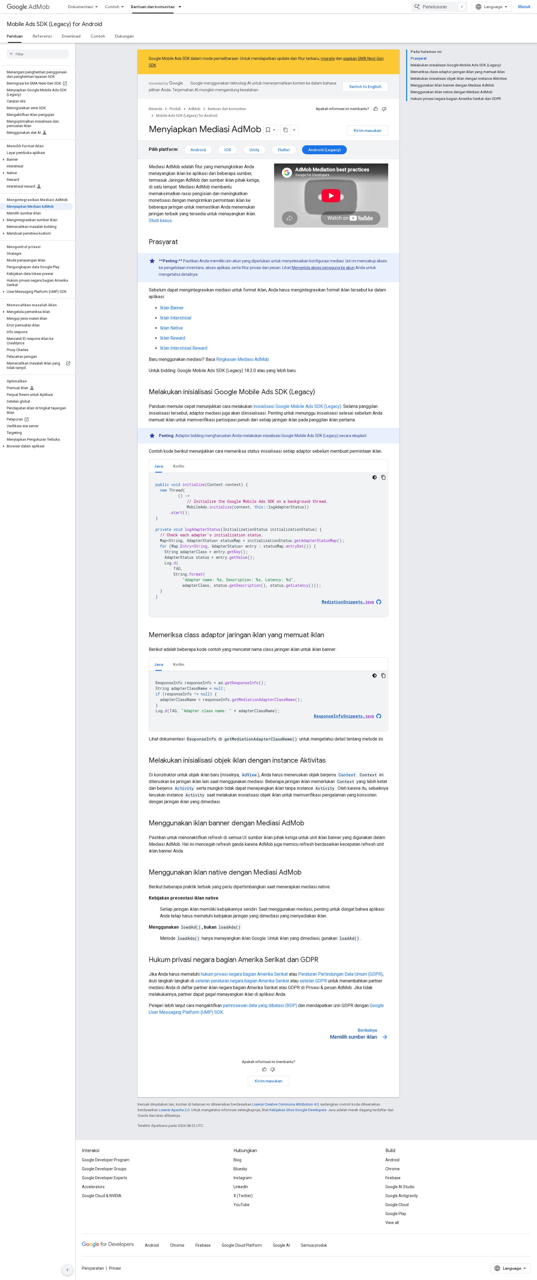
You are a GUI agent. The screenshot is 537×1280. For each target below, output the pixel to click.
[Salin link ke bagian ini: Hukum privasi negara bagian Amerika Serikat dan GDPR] (323, 960)
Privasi (115, 1268)
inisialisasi (297, 406)
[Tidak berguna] (384, 109)
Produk (175, 109)
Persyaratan (93, 1268)
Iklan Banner (172, 307)
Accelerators (93, 1187)
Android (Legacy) (324, 149)
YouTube (241, 1204)
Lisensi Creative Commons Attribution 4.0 (285, 1104)
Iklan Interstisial (175, 318)
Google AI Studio (399, 1187)
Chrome (392, 1169)
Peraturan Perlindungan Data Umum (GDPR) (340, 974)
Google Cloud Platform (242, 1245)
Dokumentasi (80, 6)
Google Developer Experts (104, 1178)
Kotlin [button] (178, 466)
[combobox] (439, 7)
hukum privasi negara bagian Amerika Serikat (244, 974)
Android (198, 149)
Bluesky (240, 1169)
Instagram (243, 1178)
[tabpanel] (268, 545)
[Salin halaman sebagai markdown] (286, 130)
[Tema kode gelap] (374, 477)
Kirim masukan (367, 130)
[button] (36, 159)
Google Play (395, 1213)
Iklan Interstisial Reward (183, 348)
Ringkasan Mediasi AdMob (242, 359)
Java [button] (158, 466)
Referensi (42, 36)
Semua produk (314, 1245)
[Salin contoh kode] (383, 477)
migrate (328, 58)
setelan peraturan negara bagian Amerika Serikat (242, 981)
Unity (254, 149)
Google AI (281, 1245)
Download (71, 36)
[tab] (158, 466)
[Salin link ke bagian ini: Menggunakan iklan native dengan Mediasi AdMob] (307, 873)
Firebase (393, 1178)
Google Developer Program (105, 1160)
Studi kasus (160, 220)
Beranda (155, 109)
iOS (227, 149)
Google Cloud (397, 1204)
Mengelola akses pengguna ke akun (323, 267)
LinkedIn (241, 1187)
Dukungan (124, 36)
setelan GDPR (313, 981)
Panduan (15, 36)
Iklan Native (171, 328)
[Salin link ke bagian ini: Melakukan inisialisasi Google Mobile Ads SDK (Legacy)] (320, 392)
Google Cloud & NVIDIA (101, 1195)
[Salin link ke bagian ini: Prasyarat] (183, 242)
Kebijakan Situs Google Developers (297, 1110)
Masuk (524, 6)
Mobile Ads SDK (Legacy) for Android (54, 24)
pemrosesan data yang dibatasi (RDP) (260, 1005)
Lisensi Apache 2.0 (174, 1110)
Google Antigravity (401, 1195)
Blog (237, 1160)
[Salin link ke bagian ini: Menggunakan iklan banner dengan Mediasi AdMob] (309, 823)
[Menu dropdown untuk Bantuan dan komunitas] (181, 6)
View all (392, 1222)
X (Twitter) (243, 1195)
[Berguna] (375, 109)
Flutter (284, 149)
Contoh (112, 6)
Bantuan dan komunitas (153, 6)
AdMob (39, 7)
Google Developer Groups (104, 1169)
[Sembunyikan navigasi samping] (67, 1270)
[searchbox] (38, 54)
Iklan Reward (172, 338)
